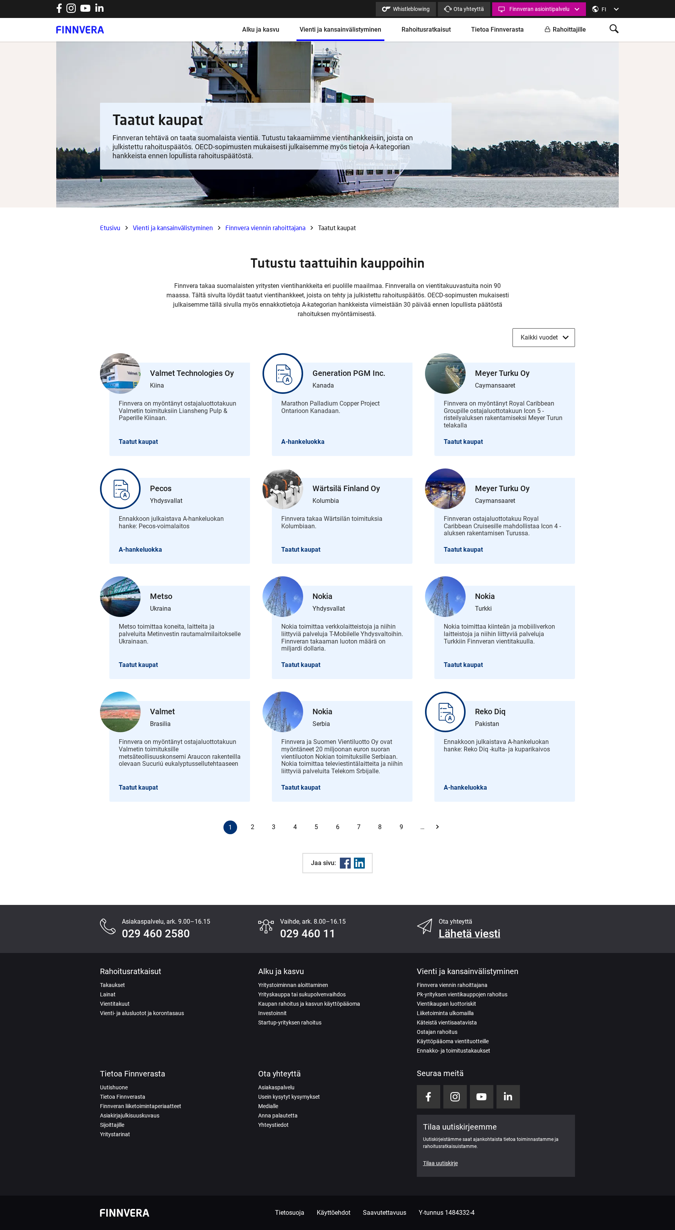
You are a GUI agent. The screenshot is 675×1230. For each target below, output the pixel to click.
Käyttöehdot (333, 1212)
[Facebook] (345, 863)
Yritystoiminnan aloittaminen (293, 985)
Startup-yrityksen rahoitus (289, 1022)
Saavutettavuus (384, 1212)
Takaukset (112, 985)
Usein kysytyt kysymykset (289, 1097)
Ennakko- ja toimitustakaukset (453, 1051)
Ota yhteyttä (469, 9)
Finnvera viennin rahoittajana (265, 227)
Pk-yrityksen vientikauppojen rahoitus (462, 994)
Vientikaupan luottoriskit (446, 1004)
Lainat (108, 994)
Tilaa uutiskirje (440, 1163)
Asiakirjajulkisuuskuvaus (129, 1115)
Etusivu (110, 227)
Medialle (268, 1106)
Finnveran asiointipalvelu (539, 9)
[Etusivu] (80, 30)
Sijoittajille (112, 1125)
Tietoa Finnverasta (497, 29)
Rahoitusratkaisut (426, 29)
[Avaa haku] (614, 29)
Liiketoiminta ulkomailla (445, 1013)
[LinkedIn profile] (99, 10)
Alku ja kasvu (260, 29)
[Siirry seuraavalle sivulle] (444, 827)
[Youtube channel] (85, 10)
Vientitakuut (115, 1004)
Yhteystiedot (273, 1125)
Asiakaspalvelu (276, 1087)
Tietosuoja (289, 1212)
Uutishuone (114, 1087)
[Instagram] (71, 10)
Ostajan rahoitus (437, 1032)
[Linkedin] (359, 863)
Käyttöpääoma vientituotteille (453, 1041)
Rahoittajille (569, 29)
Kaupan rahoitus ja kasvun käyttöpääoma (309, 1004)
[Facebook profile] (59, 10)
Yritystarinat (115, 1134)
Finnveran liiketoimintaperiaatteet (140, 1106)
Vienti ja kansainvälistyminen (340, 29)
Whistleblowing (411, 9)
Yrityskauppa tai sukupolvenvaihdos (302, 994)
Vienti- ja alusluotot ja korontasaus (142, 1013)
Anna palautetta (278, 1115)
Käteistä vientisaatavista (447, 1022)
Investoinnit (272, 1013)
